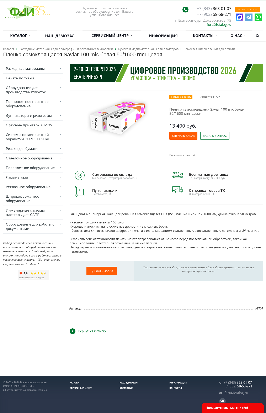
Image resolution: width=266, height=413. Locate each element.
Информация (163, 35)
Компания (126, 388)
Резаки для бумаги (22, 148)
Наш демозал (60, 35)
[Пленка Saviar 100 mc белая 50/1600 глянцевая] (118, 118)
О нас (237, 35)
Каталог (19, 35)
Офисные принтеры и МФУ (29, 125)
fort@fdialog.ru (219, 24)
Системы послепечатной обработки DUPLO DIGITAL (28, 136)
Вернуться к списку (92, 331)
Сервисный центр (111, 35)
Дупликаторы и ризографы (29, 115)
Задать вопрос (215, 136)
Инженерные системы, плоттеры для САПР (26, 212)
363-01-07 (214, 8)
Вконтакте (222, 401)
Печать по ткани (20, 78)
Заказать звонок (247, 9)
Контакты (204, 35)
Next (156, 118)
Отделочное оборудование (29, 158)
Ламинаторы (17, 177)
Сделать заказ (183, 136)
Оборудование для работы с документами (30, 226)
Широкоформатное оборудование (22, 198)
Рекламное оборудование (28, 186)
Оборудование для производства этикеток (26, 89)
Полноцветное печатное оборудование (27, 103)
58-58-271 (214, 14)
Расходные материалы (25, 68)
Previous (82, 118)
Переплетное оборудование (30, 167)
